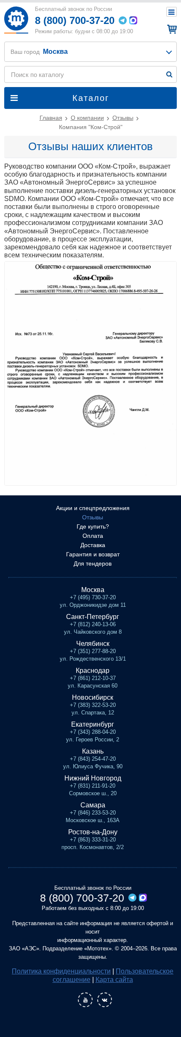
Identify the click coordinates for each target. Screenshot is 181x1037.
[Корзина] (171, 29)
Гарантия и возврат (93, 554)
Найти (169, 74)
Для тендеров (93, 563)
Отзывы (92, 517)
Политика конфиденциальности (61, 971)
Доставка (92, 545)
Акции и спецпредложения (93, 508)
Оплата (93, 535)
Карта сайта (114, 979)
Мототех (16, 20)
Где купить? (93, 526)
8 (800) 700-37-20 (74, 20)
